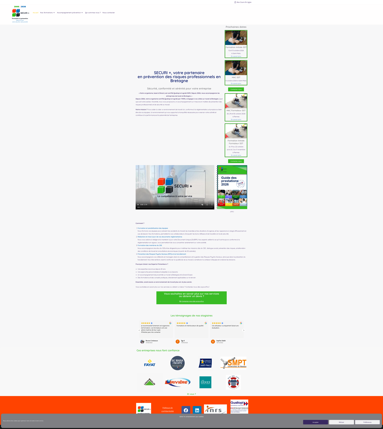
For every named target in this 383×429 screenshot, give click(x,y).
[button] (243, 330)
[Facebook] (186, 410)
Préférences (367, 422)
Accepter (316, 422)
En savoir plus (236, 56)
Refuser (341, 422)
